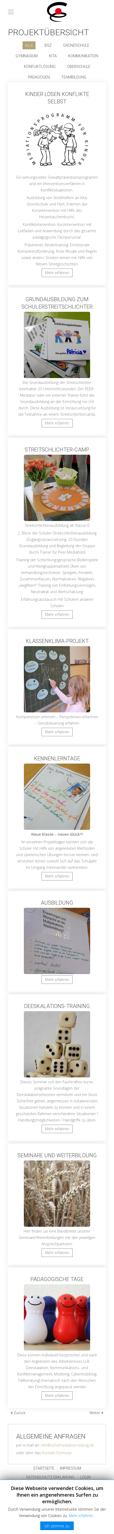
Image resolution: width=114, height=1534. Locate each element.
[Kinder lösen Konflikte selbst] (57, 183)
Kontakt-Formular (57, 1452)
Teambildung (73, 77)
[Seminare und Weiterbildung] (57, 1204)
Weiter (95, 1412)
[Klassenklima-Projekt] (57, 686)
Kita (53, 56)
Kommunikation (83, 56)
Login (85, 1477)
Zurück (19, 1412)
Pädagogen (39, 77)
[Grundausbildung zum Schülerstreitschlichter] (57, 361)
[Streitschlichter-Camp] (57, 532)
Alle (29, 45)
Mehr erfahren (57, 272)
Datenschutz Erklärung (50, 1477)
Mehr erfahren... (82, 1515)
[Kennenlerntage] (57, 817)
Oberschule (78, 66)
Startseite (43, 1468)
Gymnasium (27, 56)
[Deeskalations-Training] (57, 1067)
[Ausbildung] (57, 941)
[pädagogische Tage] (57, 1338)
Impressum (70, 1468)
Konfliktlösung (40, 66)
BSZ (48, 45)
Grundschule (76, 45)
